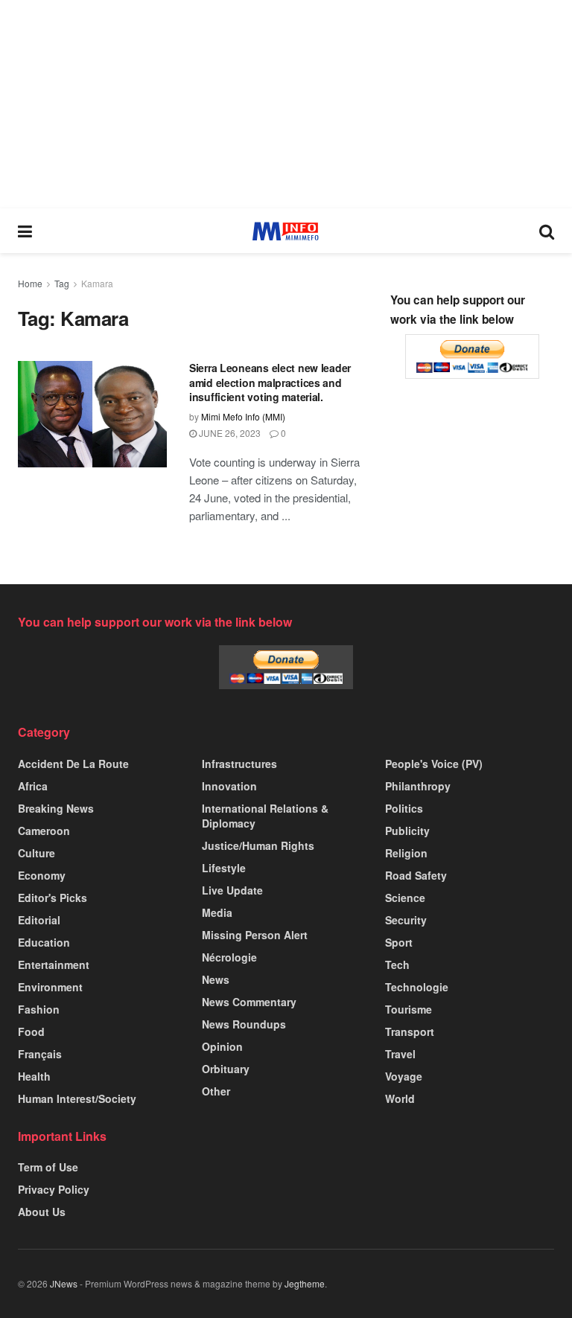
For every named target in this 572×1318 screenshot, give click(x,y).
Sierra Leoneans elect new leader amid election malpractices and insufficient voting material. (270, 382)
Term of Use (48, 1166)
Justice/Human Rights (258, 845)
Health (34, 1076)
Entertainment (53, 964)
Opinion (222, 1046)
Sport (399, 942)
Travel (400, 1053)
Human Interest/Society (77, 1098)
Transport (409, 1031)
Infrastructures (239, 763)
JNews (63, 1283)
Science (405, 897)
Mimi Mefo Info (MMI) (243, 416)
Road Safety (416, 875)
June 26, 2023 (229, 432)
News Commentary (249, 1001)
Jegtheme (305, 1283)
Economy (42, 875)
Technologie (416, 986)
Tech (397, 964)
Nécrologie (229, 957)
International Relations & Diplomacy (265, 816)
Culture (36, 852)
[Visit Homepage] (285, 231)
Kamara (97, 283)
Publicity (407, 830)
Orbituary (226, 1068)
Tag (61, 283)
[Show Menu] (25, 230)
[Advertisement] (286, 104)
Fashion (39, 1009)
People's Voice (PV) (434, 763)
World (400, 1098)
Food (31, 1031)
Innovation (229, 785)
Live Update (232, 890)
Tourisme (408, 1009)
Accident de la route (73, 763)
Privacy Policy (53, 1189)
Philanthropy (418, 785)
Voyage (403, 1076)
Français (40, 1053)
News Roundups (244, 1024)
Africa (33, 785)
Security (406, 919)
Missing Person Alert (255, 934)
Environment (50, 986)
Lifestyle (224, 867)
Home (30, 283)
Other (216, 1091)
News (215, 979)
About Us (42, 1211)
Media (217, 912)
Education (44, 942)
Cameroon (44, 830)
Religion (406, 852)
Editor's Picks (52, 897)
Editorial (39, 919)
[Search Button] (546, 230)
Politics (404, 808)
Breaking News (56, 808)
